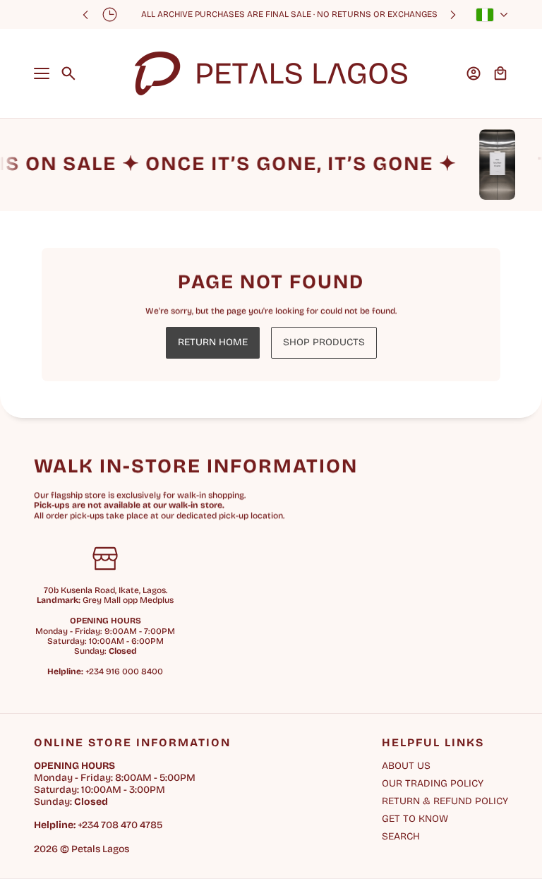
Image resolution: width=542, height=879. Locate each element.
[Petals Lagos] (271, 73)
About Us (406, 766)
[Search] (68, 73)
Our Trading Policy (432, 783)
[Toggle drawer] (41, 73)
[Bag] (500, 73)
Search (401, 836)
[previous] (85, 14)
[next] (453, 14)
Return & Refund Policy (445, 801)
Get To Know (415, 819)
